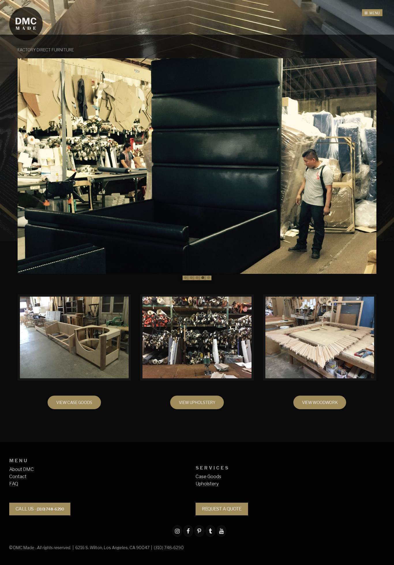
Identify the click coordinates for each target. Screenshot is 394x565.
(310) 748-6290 (169, 547)
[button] (185, 278)
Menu (374, 13)
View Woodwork (320, 402)
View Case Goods (74, 402)
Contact (18, 476)
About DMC (21, 469)
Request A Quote (221, 509)
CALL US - (40, 509)
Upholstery (207, 484)
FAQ (13, 484)
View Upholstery (197, 402)
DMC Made (24, 547)
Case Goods (208, 476)
